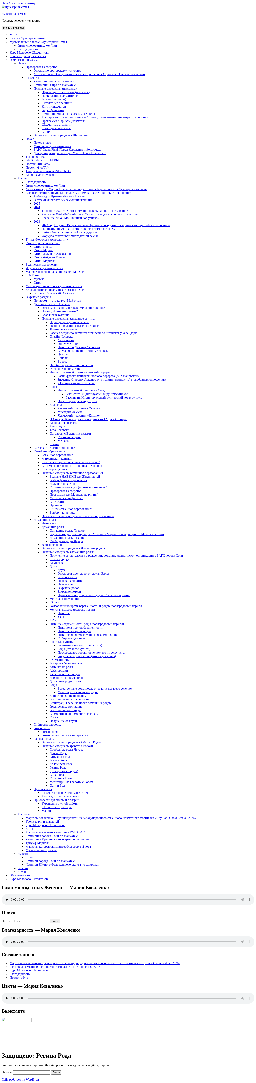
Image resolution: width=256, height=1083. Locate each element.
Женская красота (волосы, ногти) (72, 609)
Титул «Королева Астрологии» (47, 239)
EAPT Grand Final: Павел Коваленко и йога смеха (67, 149)
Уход (61, 616)
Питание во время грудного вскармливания (87, 634)
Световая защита (69, 437)
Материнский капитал (57, 458)
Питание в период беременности (80, 627)
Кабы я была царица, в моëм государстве (69, 232)
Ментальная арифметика (66, 498)
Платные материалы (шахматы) (55, 88)
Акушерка (57, 562)
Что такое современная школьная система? (71, 462)
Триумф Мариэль (37, 843)
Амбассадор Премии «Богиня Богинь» (60, 196)
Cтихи (38, 282)
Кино (29, 828)
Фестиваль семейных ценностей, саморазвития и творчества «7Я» (55, 966)
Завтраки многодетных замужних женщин (63, 200)
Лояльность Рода (61, 764)
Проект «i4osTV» (37, 167)
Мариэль (24, 814)
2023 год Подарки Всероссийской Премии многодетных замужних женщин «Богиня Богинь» (106, 225)
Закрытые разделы (38, 297)
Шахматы (32, 77)
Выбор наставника (62, 512)
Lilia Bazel (32, 275)
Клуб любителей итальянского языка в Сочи (56, 289)
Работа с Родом (44, 738)
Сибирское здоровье (71, 638)
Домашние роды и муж (65, 681)
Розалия (23, 868)
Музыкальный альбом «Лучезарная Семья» (39, 42)
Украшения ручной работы (60, 803)
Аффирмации (59, 670)
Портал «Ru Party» (38, 164)
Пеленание (65, 584)
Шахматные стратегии (57, 124)
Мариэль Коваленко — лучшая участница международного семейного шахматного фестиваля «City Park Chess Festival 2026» (111, 818)
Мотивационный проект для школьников (54, 286)
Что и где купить (61, 641)
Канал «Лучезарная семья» (28, 56)
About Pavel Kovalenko (41, 174)
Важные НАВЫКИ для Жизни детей (75, 476)
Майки (46, 810)
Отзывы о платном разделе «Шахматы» (61, 135)
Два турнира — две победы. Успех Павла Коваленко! (70, 153)
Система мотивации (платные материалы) (78, 487)
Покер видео (42, 142)
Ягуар (22, 871)
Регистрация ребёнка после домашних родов (80, 703)
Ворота (62, 361)
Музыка (39, 279)
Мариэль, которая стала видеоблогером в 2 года (58, 846)
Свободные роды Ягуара (66, 541)
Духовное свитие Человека (52, 304)
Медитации (57, 426)
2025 (37, 203)
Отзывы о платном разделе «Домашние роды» (73, 548)
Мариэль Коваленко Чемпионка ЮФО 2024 (55, 832)
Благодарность (28, 49)
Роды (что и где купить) (74, 649)
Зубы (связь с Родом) (64, 771)
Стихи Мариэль (44, 261)
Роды (53, 685)
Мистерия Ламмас (70, 412)
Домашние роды (45, 519)
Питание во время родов (74, 631)
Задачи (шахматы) (54, 99)
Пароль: (7, 1072)
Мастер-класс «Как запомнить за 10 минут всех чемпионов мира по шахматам (95, 117)
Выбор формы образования (68, 480)
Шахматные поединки (57, 103)
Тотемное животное (63, 329)
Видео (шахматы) (53, 110)
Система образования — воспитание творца (72, 465)
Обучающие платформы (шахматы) (66, 92)
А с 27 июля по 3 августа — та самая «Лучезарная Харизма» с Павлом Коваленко (89, 74)
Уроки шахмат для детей (42, 821)
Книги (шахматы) (54, 106)
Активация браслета (63, 422)
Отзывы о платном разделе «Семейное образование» (78, 516)
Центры (63, 354)
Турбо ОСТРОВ (37, 156)
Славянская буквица (55, 315)
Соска (54, 717)
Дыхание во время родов (67, 677)
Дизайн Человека (61, 336)
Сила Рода (57, 774)
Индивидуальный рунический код (81, 390)
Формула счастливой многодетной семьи (70, 236)
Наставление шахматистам (60, 95)
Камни (54, 444)
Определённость (69, 343)
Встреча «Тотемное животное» (55, 447)
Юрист (54, 602)
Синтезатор (57, 501)
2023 (37, 221)
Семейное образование (49, 451)
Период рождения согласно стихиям (74, 325)
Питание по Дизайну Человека (79, 347)
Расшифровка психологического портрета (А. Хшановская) (98, 376)
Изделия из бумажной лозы (44, 268)
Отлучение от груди (63, 721)
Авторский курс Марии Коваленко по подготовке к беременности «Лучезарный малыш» (86, 189)
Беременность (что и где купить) (80, 645)
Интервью (49, 523)
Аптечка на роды (61, 667)
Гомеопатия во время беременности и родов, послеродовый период (96, 606)
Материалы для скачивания (52, 146)
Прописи (56, 505)
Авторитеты (66, 340)
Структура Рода (60, 756)
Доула (54, 566)
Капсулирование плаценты (68, 695)
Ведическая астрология (41, 264)
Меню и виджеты (13, 27)
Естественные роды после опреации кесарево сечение (95, 688)
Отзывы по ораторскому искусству (57, 70)
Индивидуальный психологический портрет (80, 372)
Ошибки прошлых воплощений (71, 365)
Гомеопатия (42, 728)
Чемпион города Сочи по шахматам (50, 861)
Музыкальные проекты (41, 850)
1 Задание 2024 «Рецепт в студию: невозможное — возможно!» (85, 210)
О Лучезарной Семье (24, 59)
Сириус (47, 131)
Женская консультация (65, 598)
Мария (22, 178)
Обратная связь (20, 875)
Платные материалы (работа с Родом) (67, 746)
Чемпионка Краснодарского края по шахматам (57, 839)
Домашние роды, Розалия (67, 537)
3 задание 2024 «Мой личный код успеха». (71, 218)
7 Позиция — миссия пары (76, 383)
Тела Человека (59, 430)
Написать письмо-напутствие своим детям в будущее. (78, 228)
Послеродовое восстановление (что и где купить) (91, 652)
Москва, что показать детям (60, 796)
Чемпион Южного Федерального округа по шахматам (62, 864)
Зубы (53, 620)
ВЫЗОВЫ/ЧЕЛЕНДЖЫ (42, 160)
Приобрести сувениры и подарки (56, 800)
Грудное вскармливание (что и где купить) (87, 656)
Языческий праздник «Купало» (79, 415)
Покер (30, 139)
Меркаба (63, 440)
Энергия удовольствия (65, 368)
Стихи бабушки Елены (49, 257)
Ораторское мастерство (41, 67)
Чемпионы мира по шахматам (54, 81)
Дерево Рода (58, 753)
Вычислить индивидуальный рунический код (97, 394)
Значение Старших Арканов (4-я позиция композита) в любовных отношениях (112, 379)
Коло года (56, 404)
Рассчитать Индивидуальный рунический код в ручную (104, 397)
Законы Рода (58, 760)
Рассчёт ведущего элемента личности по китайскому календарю (93, 333)
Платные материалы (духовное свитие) (68, 318)
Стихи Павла (43, 246)
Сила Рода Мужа (61, 778)
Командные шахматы (56, 128)
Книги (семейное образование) (71, 509)
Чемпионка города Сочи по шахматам (52, 835)
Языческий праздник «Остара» (79, 408)
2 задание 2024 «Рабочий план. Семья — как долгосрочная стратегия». (90, 214)
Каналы (63, 358)
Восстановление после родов (69, 699)
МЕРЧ (14, 34)
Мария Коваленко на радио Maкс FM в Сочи (56, 271)
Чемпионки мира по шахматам (55, 85)
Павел (22, 63)
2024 (37, 207)
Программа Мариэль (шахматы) (63, 121)
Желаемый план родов (65, 674)
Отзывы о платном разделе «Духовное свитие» (74, 307)
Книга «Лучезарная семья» (28, 38)
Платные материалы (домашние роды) (68, 552)
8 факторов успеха (54, 469)
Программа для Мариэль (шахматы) (74, 494)
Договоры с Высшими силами (70, 433)
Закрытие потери (69, 591)
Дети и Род (57, 785)
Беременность (59, 659)
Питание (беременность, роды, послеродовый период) (87, 624)
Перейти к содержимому (18, 3)
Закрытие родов (52, 544)
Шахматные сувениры (57, 807)
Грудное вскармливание (66, 706)
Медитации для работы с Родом (71, 782)
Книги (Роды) (59, 559)
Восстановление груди (65, 710)
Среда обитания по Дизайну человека (83, 350)
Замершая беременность (66, 663)
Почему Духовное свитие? (60, 311)
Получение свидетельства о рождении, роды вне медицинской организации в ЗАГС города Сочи (116, 555)
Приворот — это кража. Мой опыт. (58, 300)
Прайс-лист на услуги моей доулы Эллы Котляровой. (94, 595)
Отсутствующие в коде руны (77, 401)
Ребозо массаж (67, 577)
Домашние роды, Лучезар (67, 530)
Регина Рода (58, 767)
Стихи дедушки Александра (53, 253)
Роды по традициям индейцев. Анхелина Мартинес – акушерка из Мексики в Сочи (107, 534)
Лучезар (23, 853)
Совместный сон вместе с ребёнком (74, 713)
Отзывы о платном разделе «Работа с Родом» (72, 742)
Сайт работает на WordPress (20, 1079)
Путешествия (43, 789)
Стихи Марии (43, 250)
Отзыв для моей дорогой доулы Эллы (83, 573)
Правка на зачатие (70, 580)
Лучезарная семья (14, 13)
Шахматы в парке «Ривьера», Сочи (66, 792)
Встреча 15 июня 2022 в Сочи (54, 293)
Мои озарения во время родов (78, 692)
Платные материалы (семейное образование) (72, 473)
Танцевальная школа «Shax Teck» (48, 171)
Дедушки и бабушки (63, 483)
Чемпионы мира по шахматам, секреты (68, 113)
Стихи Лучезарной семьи (43, 243)
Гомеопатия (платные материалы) (65, 735)
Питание (64, 613)
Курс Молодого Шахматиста (29, 52)
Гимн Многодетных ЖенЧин (37, 45)
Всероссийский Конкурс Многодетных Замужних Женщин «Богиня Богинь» (78, 192)
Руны (53, 386)
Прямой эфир (19, 977)
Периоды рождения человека (69, 322)
